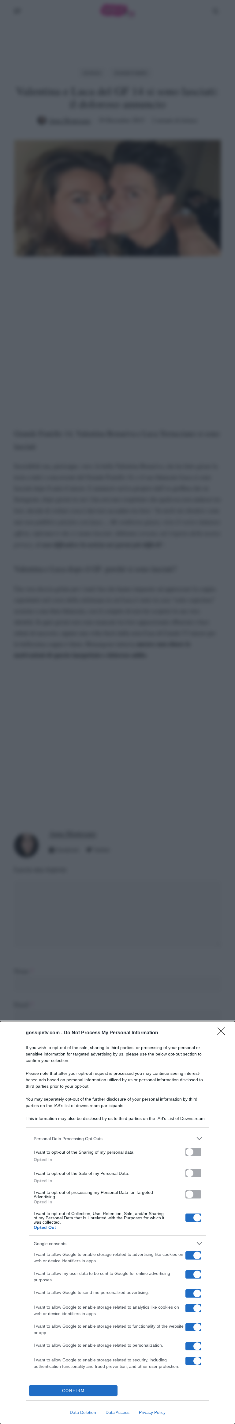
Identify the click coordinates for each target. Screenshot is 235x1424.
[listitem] (117, 1138)
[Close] (223, 1033)
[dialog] (117, 1222)
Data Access (117, 1412)
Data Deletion (83, 1412)
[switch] (193, 1152)
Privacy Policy (152, 1412)
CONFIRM (73, 1390)
